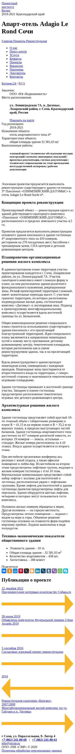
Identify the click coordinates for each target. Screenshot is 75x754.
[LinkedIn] (37, 570)
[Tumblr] (48, 570)
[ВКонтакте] (4, 570)
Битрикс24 (9, 83)
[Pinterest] (20, 570)
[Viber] (54, 570)
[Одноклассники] (9, 570)
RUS (22, 83)
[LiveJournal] (43, 570)
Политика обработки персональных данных (32, 750)
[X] (26, 570)
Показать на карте (22, 120)
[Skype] (65, 570)
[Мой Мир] (15, 570)
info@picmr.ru (11, 743)
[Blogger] (32, 570)
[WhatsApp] (60, 570)
